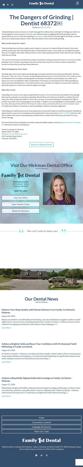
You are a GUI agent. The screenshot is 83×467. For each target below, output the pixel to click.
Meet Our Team (41, 431)
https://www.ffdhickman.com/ (16, 134)
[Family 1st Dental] (41, 3)
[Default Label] (46, 455)
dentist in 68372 (64, 113)
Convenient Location (41, 422)
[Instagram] (8, 5)
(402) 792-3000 (61, 447)
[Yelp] (12, 5)
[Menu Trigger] (78, 3)
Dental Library (30, 449)
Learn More (7, 328)
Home (41, 417)
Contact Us (41, 449)
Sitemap (72, 447)
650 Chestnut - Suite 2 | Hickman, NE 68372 (38, 447)
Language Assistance (41, 427)
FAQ (48, 449)
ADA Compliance (57, 449)
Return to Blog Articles (41, 144)
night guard (39, 36)
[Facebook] (4, 5)
